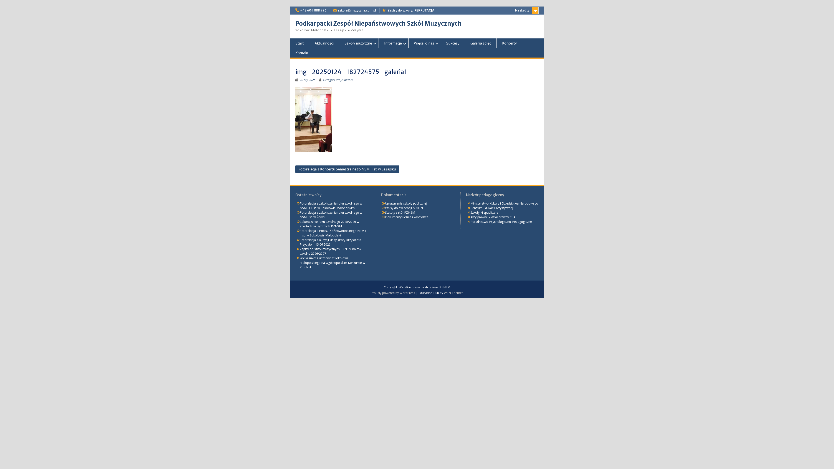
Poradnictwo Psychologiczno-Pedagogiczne (501, 222)
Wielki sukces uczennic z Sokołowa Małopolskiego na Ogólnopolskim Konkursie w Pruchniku (332, 262)
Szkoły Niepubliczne (484, 212)
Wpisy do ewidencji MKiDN (404, 208)
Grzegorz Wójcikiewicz (338, 80)
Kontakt (301, 52)
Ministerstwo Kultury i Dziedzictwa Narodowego (504, 203)
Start (300, 43)
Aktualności (324, 43)
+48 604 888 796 (313, 10)
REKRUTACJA (424, 10)
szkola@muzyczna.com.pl (357, 10)
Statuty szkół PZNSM (400, 212)
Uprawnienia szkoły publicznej (406, 203)
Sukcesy (452, 43)
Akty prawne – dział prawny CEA (492, 217)
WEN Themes (453, 293)
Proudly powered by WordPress (393, 293)
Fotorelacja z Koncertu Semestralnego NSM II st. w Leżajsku (347, 169)
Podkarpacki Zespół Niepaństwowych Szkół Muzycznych (378, 23)
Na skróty (522, 10)
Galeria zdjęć (480, 43)
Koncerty (509, 43)
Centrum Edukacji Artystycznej (491, 208)
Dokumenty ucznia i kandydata (406, 217)
